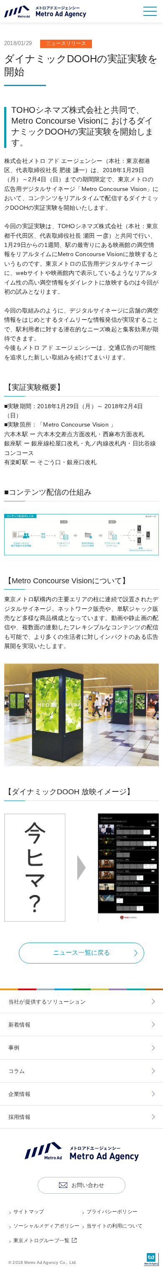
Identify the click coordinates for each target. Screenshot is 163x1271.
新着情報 (19, 1025)
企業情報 (19, 1094)
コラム (16, 1071)
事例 (13, 1048)
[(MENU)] (150, 11)
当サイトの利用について (115, 1226)
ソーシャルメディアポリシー (46, 1226)
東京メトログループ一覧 (46, 1240)
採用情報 (19, 1117)
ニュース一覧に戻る (81, 952)
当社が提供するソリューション (47, 1002)
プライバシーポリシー (112, 1212)
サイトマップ (28, 1212)
